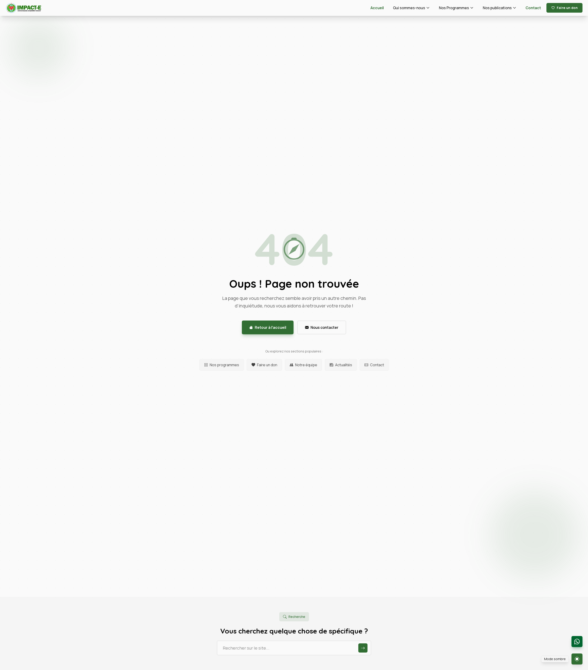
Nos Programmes (454, 7)
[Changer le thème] (576, 658)
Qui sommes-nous (409, 7)
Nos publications (497, 7)
